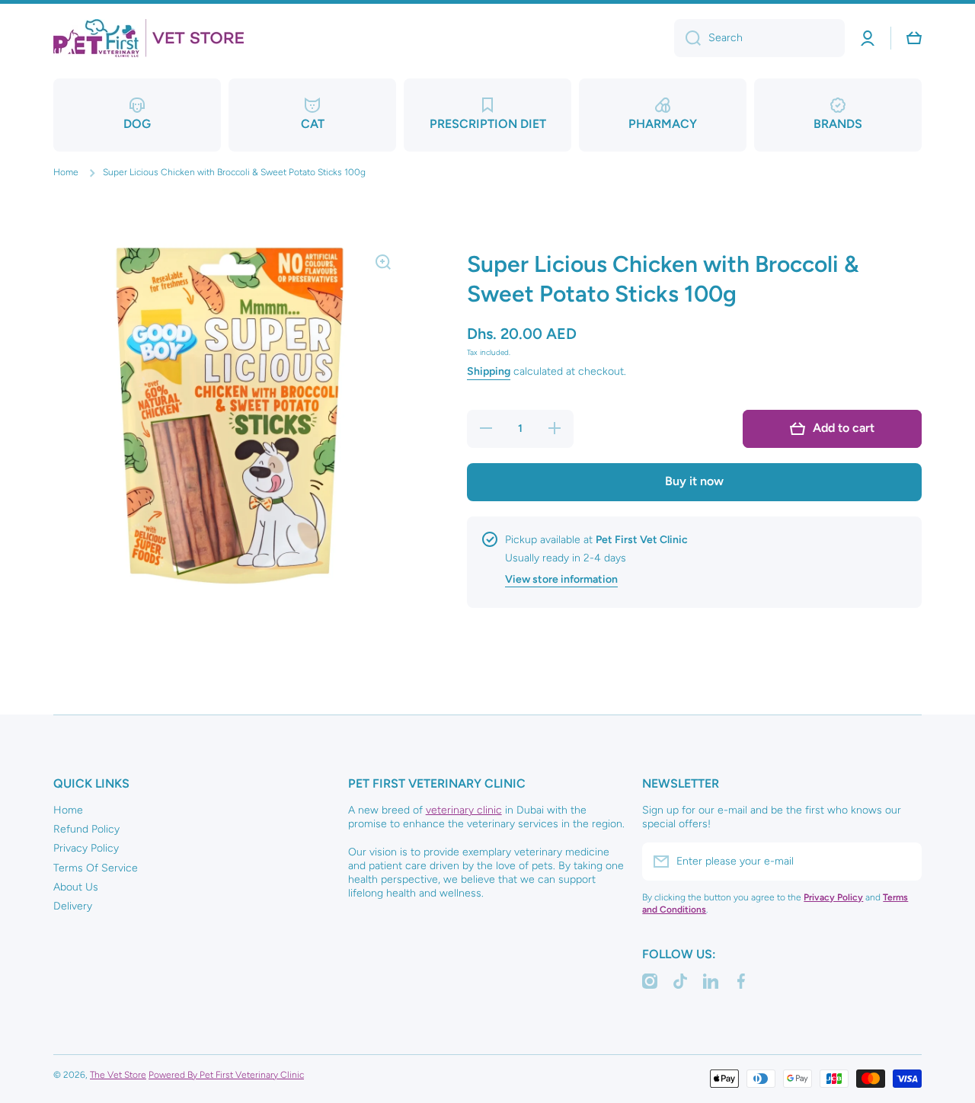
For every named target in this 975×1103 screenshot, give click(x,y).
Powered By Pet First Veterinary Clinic (226, 1074)
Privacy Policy (86, 848)
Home (65, 172)
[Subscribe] (903, 861)
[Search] (687, 38)
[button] (914, 38)
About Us (75, 887)
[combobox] (759, 38)
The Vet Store (118, 1074)
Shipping (488, 371)
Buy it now (694, 481)
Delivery (72, 906)
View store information (561, 579)
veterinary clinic (464, 810)
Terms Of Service (95, 868)
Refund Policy (86, 829)
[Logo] (148, 38)
